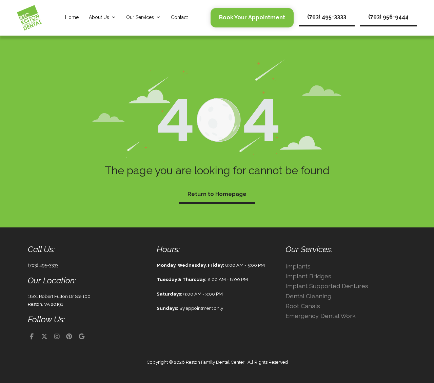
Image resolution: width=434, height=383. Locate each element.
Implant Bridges (308, 276)
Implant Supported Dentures (326, 285)
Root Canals (302, 305)
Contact (179, 17)
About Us (99, 17)
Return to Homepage (217, 194)
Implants (298, 266)
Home (72, 17)
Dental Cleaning (308, 296)
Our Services (140, 17)
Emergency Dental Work (320, 315)
